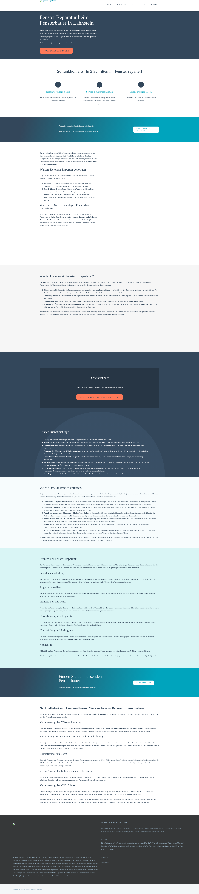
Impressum (104, 857)
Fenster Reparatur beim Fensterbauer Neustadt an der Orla (120, 828)
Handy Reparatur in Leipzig (155, 831)
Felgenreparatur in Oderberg (148, 828)
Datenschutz (105, 862)
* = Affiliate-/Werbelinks (109, 840)
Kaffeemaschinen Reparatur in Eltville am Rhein (130, 831)
